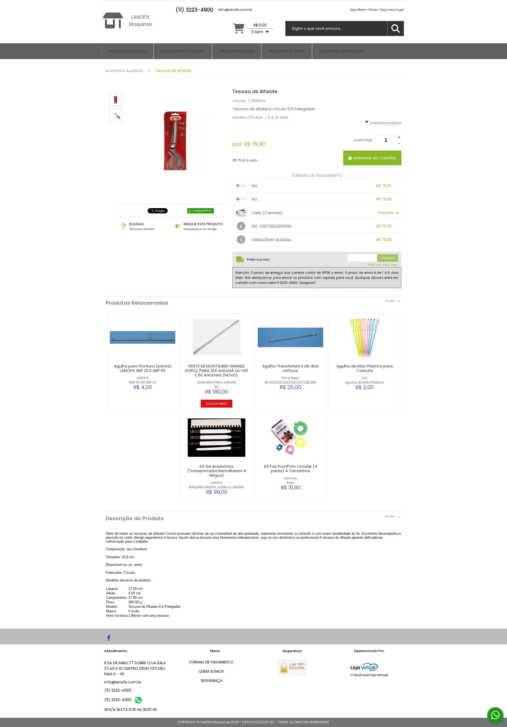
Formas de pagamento (211, 662)
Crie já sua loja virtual (369, 674)
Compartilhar (202, 211)
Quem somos (211, 671)
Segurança (211, 680)
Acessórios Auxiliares (124, 70)
